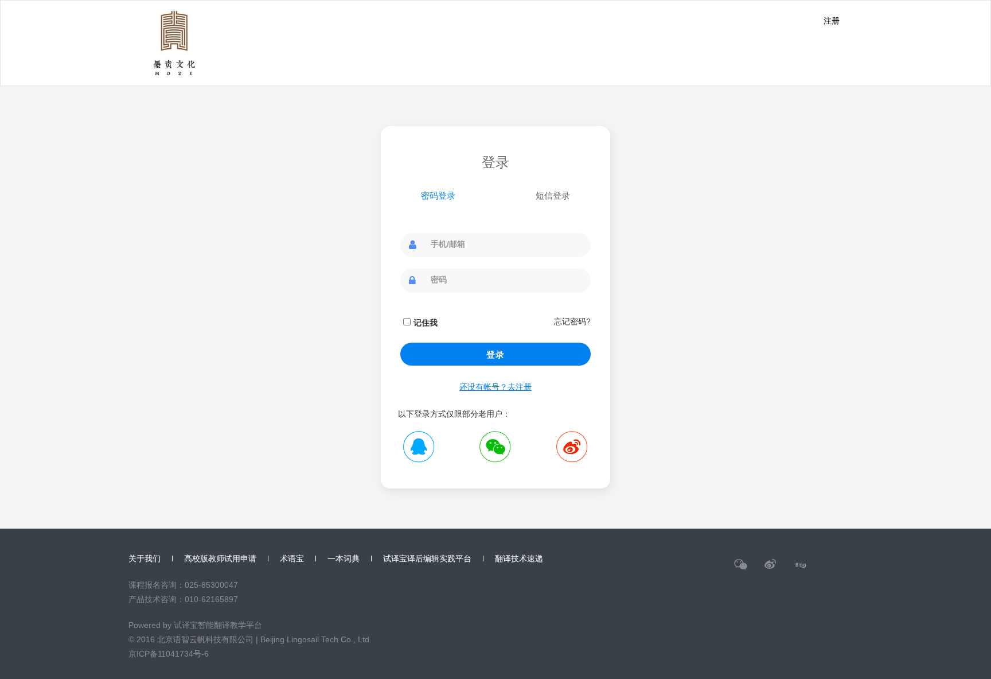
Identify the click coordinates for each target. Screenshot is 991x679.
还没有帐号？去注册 (495, 386)
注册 (832, 20)
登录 (495, 354)
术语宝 (292, 558)
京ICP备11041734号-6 (168, 653)
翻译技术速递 (519, 558)
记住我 (425, 322)
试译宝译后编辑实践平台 (427, 558)
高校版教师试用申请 (220, 558)
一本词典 (343, 558)
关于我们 (144, 558)
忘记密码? (572, 321)
